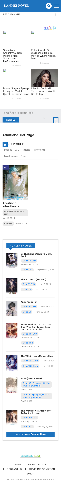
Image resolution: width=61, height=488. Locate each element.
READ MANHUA (12, 14)
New (23, 156)
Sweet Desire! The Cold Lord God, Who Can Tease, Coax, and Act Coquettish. (36, 327)
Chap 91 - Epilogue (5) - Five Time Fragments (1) (36, 396)
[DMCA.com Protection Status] (30, 455)
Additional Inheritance (11, 204)
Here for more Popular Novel (30, 434)
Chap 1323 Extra (30, 360)
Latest (8, 149)
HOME (18, 464)
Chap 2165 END (30, 333)
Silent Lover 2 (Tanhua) (33, 279)
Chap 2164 (28, 342)
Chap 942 (27, 426)
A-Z (17, 149)
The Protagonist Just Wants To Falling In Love (36, 412)
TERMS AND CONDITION (42, 469)
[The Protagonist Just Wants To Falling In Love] (11, 417)
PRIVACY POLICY (37, 464)
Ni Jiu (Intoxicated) (31, 378)
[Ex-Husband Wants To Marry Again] (11, 260)
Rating (26, 149)
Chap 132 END (29, 306)
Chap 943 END (29, 417)
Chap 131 (8, 223)
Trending (39, 149)
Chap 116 (27, 289)
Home (6, 112)
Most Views (11, 156)
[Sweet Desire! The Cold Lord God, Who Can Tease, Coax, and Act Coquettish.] (11, 331)
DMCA (30, 473)
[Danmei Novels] (16, 5)
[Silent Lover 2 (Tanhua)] (11, 286)
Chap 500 (27, 269)
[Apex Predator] (11, 308)
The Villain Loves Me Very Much (37, 356)
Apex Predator (29, 302)
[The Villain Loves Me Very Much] (11, 362)
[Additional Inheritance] (15, 182)
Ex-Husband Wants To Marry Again (36, 255)
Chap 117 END (29, 284)
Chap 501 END (29, 260)
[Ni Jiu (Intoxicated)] (11, 385)
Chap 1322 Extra (30, 366)
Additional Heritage (22, 112)
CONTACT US (14, 469)
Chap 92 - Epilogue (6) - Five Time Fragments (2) (36, 384)
